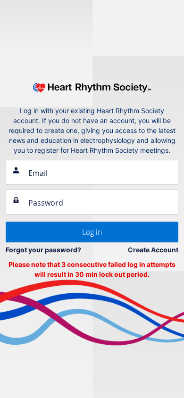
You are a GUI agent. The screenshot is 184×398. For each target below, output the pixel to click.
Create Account (153, 250)
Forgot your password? (43, 250)
